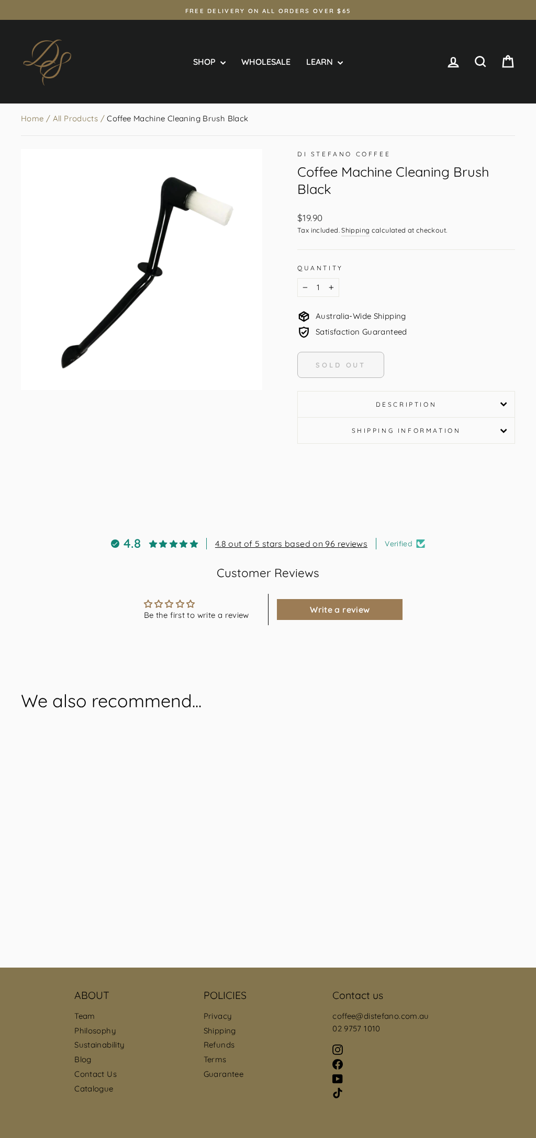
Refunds (219, 1045)
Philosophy (95, 1031)
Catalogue (93, 1089)
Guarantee (223, 1074)
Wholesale (266, 61)
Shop (205, 61)
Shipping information (406, 430)
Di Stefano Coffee (343, 154)
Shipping (355, 230)
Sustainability (99, 1045)
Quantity (320, 268)
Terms (215, 1059)
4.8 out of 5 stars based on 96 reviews (291, 543)
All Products (75, 118)
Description (406, 404)
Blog (83, 1059)
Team (84, 1016)
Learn (320, 61)
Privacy (218, 1016)
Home (32, 118)
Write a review (340, 609)
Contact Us (95, 1074)
